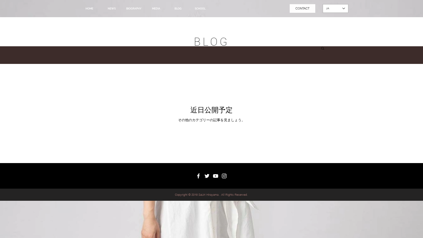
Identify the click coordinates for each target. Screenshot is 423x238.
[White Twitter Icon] (207, 176)
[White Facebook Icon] (198, 176)
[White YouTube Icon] (215, 176)
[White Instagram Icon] (224, 176)
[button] (323, 48)
